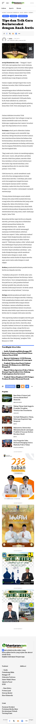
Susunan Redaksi (8, 707)
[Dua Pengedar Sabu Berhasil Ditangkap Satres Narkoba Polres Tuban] (7, 443)
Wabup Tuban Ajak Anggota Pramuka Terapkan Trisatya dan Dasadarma (24, 408)
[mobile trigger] (3, 3)
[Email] (13, 33)
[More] (19, 33)
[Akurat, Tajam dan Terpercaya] (18, 3)
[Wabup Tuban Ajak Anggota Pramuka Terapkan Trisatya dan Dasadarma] (7, 409)
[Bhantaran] (14, 644)
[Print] (16, 33)
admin (10, 38)
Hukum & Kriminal (19, 447)
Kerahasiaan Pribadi (9, 711)
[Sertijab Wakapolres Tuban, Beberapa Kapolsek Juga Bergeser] (7, 420)
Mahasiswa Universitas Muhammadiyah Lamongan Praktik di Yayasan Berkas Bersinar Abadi (23, 431)
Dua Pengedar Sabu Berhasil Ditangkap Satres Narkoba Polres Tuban (23, 443)
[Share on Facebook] (6, 33)
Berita (6, 16)
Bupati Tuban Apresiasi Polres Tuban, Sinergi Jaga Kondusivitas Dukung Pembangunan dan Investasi (18, 372)
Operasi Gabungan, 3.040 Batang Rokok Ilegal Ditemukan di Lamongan (17, 359)
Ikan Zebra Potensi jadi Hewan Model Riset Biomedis (22, 398)
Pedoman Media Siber (10, 709)
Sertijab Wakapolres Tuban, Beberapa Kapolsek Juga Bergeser (24, 419)
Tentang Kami (7, 713)
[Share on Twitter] (9, 33)
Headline (16, 413)
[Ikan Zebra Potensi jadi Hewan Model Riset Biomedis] (7, 398)
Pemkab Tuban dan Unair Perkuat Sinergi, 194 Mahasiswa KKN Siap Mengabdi (16, 365)
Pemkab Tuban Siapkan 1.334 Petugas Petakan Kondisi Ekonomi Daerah (18, 378)
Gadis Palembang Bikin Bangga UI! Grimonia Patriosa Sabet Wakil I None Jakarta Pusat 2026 (17, 353)
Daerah (13, 16)
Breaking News (18, 402)
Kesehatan (22, 16)
